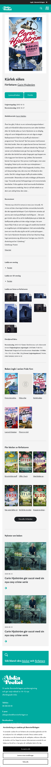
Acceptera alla (25, 749)
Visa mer (8, 250)
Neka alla (25, 762)
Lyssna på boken (14, 95)
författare (40, 661)
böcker (26, 661)
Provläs (30, 95)
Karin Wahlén (21, 116)
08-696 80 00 (7, 706)
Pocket (9, 268)
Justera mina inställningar (25, 755)
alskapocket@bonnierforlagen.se (15, 715)
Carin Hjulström (26, 84)
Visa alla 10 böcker (25, 519)
